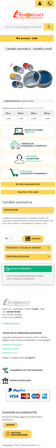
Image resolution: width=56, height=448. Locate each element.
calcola (35, 238)
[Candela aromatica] (31, 75)
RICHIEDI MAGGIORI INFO (28, 184)
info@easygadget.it (34, 161)
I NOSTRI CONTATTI (10, 348)
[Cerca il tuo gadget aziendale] (49, 26)
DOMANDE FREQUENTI (12, 345)
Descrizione (11, 209)
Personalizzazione (17, 256)
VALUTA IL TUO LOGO (28, 192)
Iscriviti (10, 424)
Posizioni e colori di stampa (23, 247)
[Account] (39, 3)
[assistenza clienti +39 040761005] (49, 3)
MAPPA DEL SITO (9, 352)
